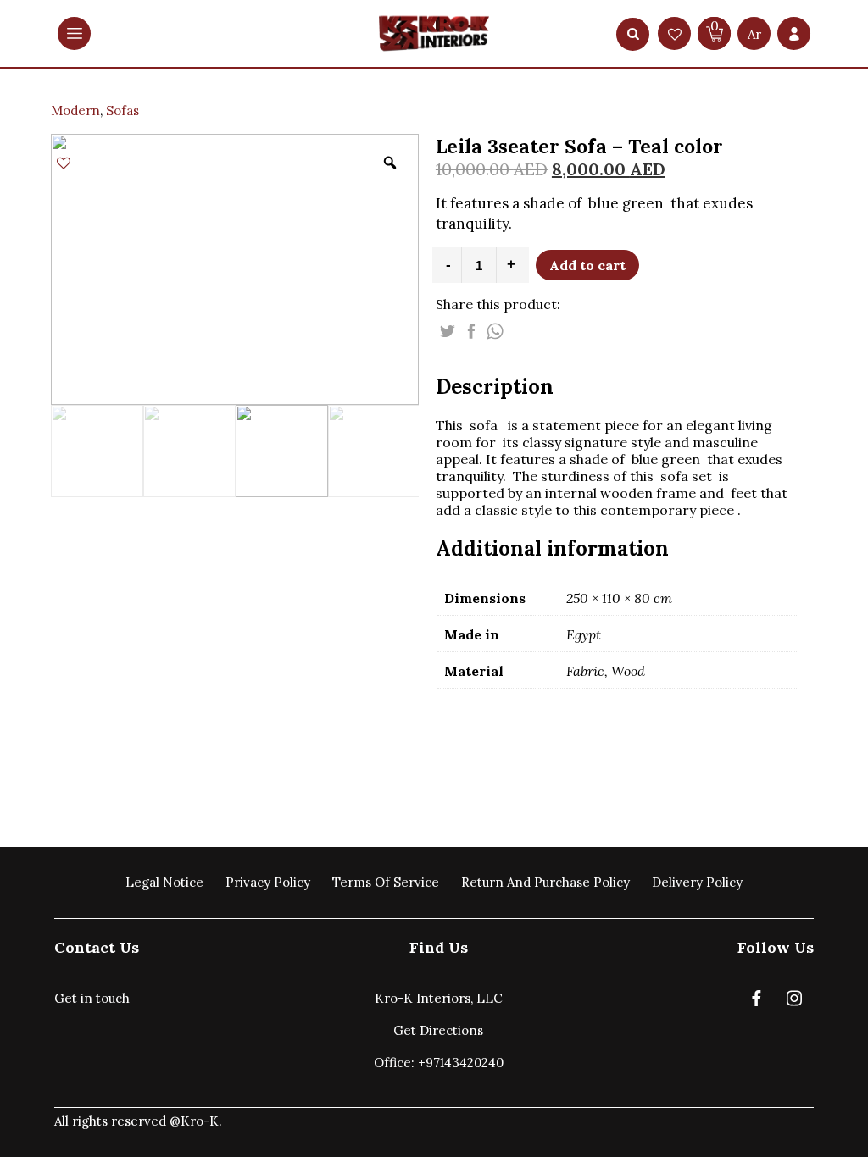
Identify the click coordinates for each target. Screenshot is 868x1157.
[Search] (633, 34)
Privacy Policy (267, 882)
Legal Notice (164, 882)
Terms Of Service (385, 882)
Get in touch (92, 998)
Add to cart (587, 265)
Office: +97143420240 (439, 1063)
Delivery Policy (697, 882)
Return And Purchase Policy (545, 882)
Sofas (122, 110)
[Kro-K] (434, 33)
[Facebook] (756, 1002)
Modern (75, 110)
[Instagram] (794, 1002)
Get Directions (438, 1030)
